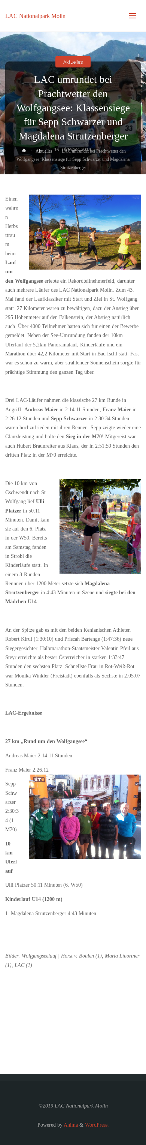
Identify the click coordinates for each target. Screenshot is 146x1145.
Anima (70, 1125)
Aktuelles (73, 61)
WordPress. (97, 1125)
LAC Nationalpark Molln (35, 15)
